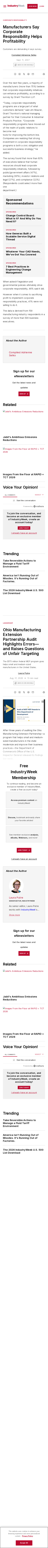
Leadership (8, 623)
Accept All (24, 1543)
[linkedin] (19, 74)
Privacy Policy (27, 1536)
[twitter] (24, 74)
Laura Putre (24, 673)
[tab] (10, 495)
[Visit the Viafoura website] (38, 506)
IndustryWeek (28, 909)
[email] (33, 74)
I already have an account (24, 533)
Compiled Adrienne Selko (24, 55)
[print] (44, 74)
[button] (5, 6)
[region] (24, 501)
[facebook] (15, 74)
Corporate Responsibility (15, 20)
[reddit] (28, 74)
